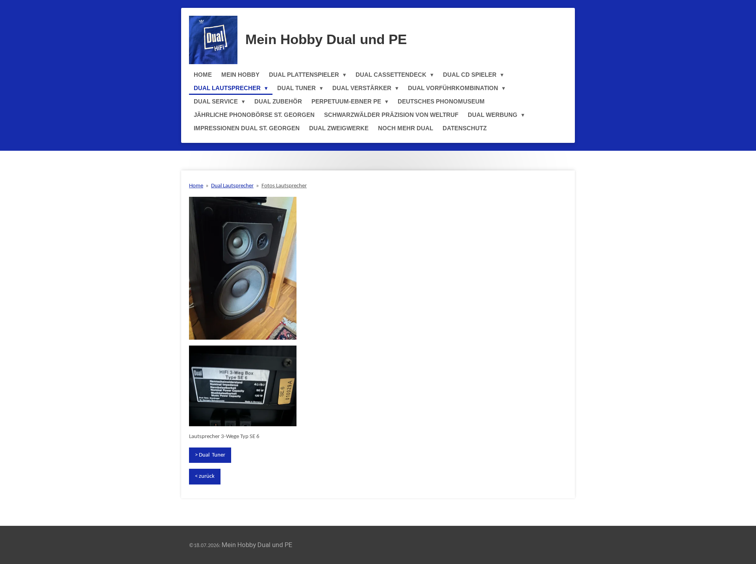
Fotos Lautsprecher (284, 186)
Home (196, 186)
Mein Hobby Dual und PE (326, 39)
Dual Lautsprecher (232, 186)
